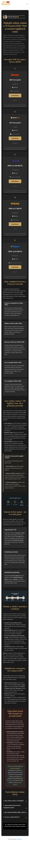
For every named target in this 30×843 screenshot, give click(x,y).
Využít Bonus (15, 95)
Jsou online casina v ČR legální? (14, 801)
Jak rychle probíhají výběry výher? (15, 812)
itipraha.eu (19, 839)
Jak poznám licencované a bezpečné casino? (12, 806)
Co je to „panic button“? (12, 817)
